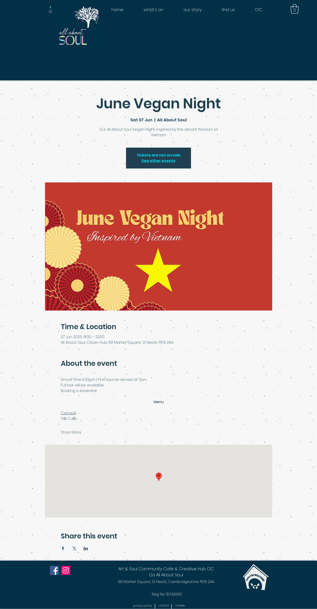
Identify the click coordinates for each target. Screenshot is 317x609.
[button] (295, 9)
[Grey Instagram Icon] (50, 11)
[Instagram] (65, 570)
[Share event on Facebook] (63, 548)
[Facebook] (54, 570)
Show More (71, 432)
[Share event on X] (74, 548)
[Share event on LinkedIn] (86, 548)
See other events (158, 160)
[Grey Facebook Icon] (50, 7)
